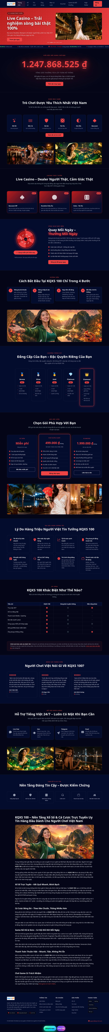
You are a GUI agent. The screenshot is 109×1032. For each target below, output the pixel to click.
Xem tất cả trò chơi (54, 135)
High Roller (86, 4)
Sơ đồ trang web (60, 1010)
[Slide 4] (57, 42)
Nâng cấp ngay (54, 473)
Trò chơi (34, 4)
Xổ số (28, 4)
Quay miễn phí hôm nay (26, 252)
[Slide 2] (51, 42)
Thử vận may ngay (54, 84)
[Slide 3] (54, 42)
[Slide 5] (60, 42)
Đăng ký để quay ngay (58, 262)
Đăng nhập (59, 1004)
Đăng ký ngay (49, 1028)
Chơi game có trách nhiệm (46, 984)
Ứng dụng (42, 4)
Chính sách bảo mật (45, 1007)
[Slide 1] (48, 42)
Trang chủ (20, 4)
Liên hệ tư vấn (87, 473)
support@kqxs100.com (96, 1021)
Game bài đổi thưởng (72, 4)
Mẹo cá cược (52, 4)
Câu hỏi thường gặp (61, 1007)
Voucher (63, 4)
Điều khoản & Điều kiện (46, 1004)
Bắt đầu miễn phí (22, 469)
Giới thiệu (42, 1001)
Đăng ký (97, 4)
